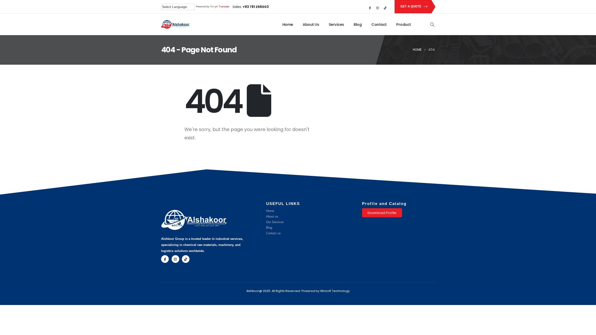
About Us (311, 24)
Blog (358, 24)
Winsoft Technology (335, 291)
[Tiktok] (385, 8)
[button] (432, 25)
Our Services (275, 222)
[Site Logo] (175, 24)
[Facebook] (370, 8)
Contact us (273, 233)
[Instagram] (377, 8)
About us (272, 216)
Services (336, 24)
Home (287, 24)
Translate (224, 6)
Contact (379, 24)
